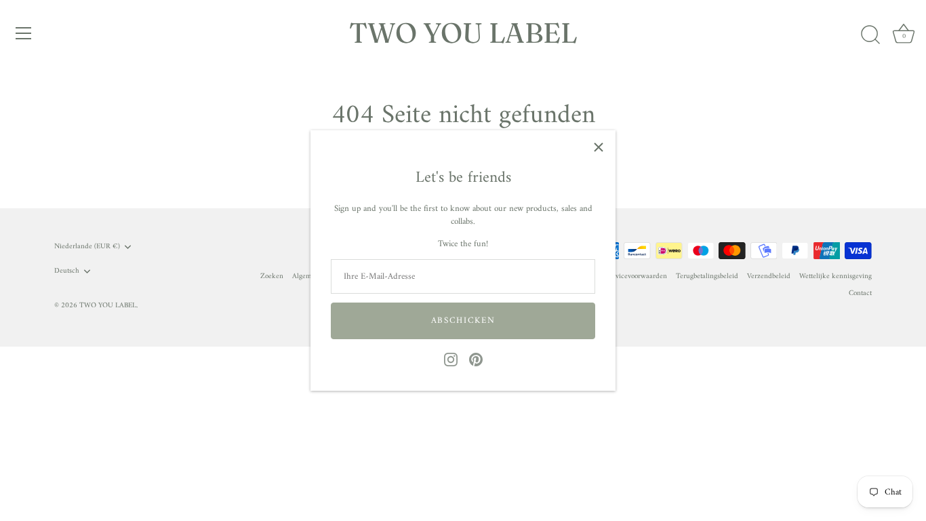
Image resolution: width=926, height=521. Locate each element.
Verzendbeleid (768, 276)
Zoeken (271, 276)
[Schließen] (598, 147)
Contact (860, 293)
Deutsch (66, 271)
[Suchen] (870, 35)
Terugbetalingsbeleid (707, 276)
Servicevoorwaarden (636, 276)
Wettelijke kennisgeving (835, 276)
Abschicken (463, 320)
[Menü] (24, 33)
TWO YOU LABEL (463, 33)
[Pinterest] (476, 359)
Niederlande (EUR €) (87, 247)
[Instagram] (451, 359)
